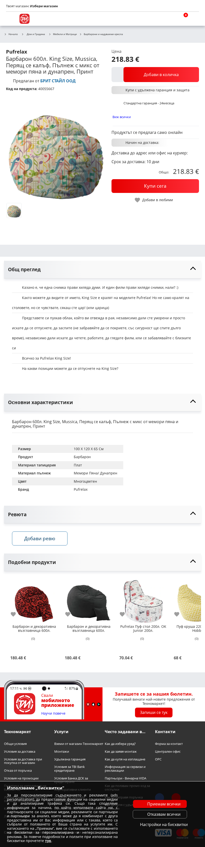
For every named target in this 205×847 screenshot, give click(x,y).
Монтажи (61, 751)
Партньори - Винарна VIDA (125, 778)
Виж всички (121, 117)
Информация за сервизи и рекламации (125, 768)
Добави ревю (39, 538)
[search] (170, 19)
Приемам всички (163, 804)
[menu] (11, 19)
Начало (13, 34)
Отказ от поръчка (18, 770)
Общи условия (15, 744)
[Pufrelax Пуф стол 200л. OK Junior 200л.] (143, 600)
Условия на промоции (21, 778)
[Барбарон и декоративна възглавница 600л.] (34, 600)
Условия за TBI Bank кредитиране (69, 768)
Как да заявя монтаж (121, 751)
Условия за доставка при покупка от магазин (23, 761)
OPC (158, 759)
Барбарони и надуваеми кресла (103, 34)
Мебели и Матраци (65, 34)
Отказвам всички (163, 814)
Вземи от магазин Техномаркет (78, 744)
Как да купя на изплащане (125, 759)
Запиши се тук (154, 712)
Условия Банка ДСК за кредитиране (71, 780)
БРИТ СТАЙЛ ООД (58, 81)
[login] (194, 19)
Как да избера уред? (120, 744)
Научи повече (53, 713)
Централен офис (167, 751)
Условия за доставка (19, 751)
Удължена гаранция (70, 759)
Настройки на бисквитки (164, 824)
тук (48, 840)
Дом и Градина (36, 34)
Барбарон (82, 456)
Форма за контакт (169, 744)
